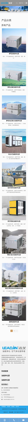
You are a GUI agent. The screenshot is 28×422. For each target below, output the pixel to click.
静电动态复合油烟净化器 (14, 120)
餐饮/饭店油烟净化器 (14, 255)
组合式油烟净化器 (14, 154)
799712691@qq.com (9, 397)
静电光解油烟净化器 (14, 87)
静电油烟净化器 (14, 53)
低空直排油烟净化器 (14, 188)
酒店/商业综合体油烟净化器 (14, 288)
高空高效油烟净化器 (14, 221)
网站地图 (11, 412)
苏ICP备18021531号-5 (19, 412)
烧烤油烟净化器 (14, 322)
